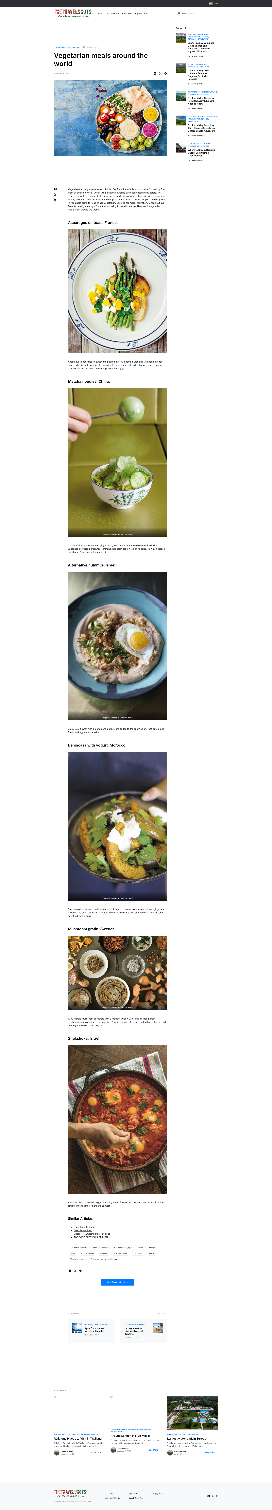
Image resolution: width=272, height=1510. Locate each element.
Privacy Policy (157, 1494)
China (140, 1248)
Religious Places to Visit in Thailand (78, 1438)
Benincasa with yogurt (123, 1248)
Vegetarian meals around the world (104, 1259)
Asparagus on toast (100, 1248)
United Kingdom (117, 1432)
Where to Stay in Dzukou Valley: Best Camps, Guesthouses (201, 153)
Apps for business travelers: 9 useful (94, 1329)
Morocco (103, 1253)
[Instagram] (217, 1496)
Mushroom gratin (120, 1253)
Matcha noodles (87, 1253)
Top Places (192, 39)
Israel (72, 1253)
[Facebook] (208, 1496)
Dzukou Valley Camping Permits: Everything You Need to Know (201, 101)
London (147, 1429)
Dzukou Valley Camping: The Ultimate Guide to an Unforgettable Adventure (201, 128)
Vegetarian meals (77, 1259)
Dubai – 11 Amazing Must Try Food (92, 1233)
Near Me (207, 144)
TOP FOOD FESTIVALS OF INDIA (91, 1237)
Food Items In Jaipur (84, 1227)
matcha (107, 548)
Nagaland (192, 37)
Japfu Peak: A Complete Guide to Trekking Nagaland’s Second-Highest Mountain (201, 47)
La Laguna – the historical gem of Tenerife (134, 1331)
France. (152, 1248)
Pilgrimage (85, 1434)
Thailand (95, 1434)
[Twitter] (213, 1496)
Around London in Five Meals (130, 1435)
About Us (109, 1494)
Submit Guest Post (136, 1498)
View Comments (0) (116, 1282)
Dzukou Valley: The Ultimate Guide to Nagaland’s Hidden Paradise (198, 74)
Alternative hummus (78, 1248)
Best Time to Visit (195, 35)
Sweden (152, 1253)
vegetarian (109, 202)
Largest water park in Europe (186, 1438)
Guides (206, 35)
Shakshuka (137, 1253)
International (74, 47)
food (163, 189)
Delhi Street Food (83, 1230)
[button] (213, 3)
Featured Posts (60, 47)
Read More (96, 1452)
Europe (113, 1429)
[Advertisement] (110, 36)
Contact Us (133, 1494)
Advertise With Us (112, 1498)
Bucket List (193, 64)
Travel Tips (103, 1325)
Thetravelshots (67, 1451)
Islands (142, 1325)
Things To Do (202, 37)
